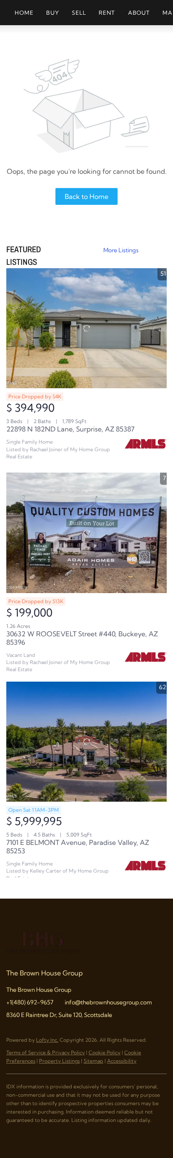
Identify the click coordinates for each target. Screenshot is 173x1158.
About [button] (139, 12)
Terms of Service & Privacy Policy (45, 1052)
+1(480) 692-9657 (29, 1002)
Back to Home (86, 196)
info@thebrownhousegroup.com (108, 1002)
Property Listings (59, 1061)
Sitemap (93, 1061)
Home (24, 12)
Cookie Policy (105, 1052)
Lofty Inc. (47, 1040)
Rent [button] (107, 12)
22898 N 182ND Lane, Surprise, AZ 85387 (70, 429)
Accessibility (121, 1061)
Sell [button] (79, 12)
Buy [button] (52, 12)
